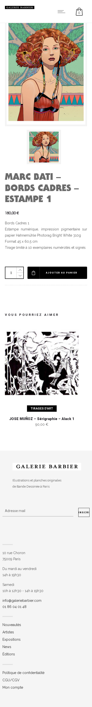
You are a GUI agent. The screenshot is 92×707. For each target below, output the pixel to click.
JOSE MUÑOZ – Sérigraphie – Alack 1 (41, 419)
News (6, 647)
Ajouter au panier (61, 273)
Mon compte (12, 687)
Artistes (8, 632)
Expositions (11, 639)
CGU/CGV (11, 680)
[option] (46, 147)
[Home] (19, 8)
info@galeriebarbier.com (21, 601)
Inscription (84, 512)
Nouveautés (11, 625)
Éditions (8, 654)
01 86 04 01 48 (14, 607)
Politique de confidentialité (23, 673)
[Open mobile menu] (62, 11)
